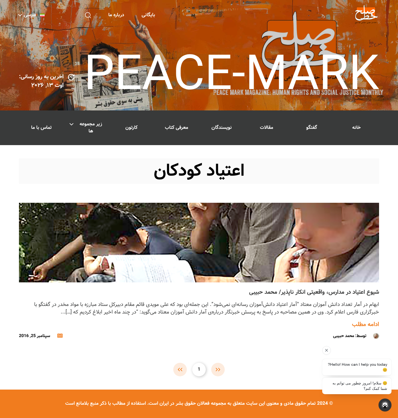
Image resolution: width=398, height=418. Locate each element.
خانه (356, 127)
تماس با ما (41, 127)
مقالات (266, 127)
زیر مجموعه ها (91, 127)
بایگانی (148, 15)
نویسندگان (221, 127)
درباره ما (116, 15)
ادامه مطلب (365, 324)
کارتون (131, 127)
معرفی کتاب (176, 127)
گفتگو (311, 127)
